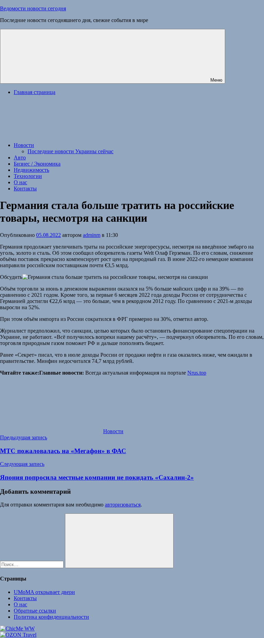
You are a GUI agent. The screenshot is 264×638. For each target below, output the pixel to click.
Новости (24, 145)
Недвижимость (31, 170)
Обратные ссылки (35, 611)
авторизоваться (123, 505)
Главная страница (34, 92)
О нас (20, 182)
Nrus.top (196, 373)
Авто (20, 157)
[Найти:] (32, 564)
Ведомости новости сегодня (33, 8)
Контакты (25, 188)
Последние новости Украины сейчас (70, 151)
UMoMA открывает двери (44, 592)
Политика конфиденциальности (51, 617)
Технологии (28, 176)
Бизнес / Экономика (37, 164)
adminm (91, 235)
